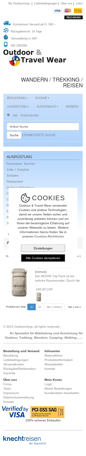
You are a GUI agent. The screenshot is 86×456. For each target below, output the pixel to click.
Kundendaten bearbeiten (62, 393)
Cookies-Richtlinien (49, 236)
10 (31, 307)
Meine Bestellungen (58, 388)
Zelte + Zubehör (18, 169)
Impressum (11, 393)
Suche (14, 135)
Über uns (66, 3)
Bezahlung (10, 355)
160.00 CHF (44, 289)
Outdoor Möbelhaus (20, 187)
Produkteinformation (59, 360)
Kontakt (50, 368)
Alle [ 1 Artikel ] (54, 307)
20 (39, 307)
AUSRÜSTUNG (17, 106)
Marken (72, 106)
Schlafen (13, 175)
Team (7, 388)
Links (79, 3)
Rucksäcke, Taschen (21, 163)
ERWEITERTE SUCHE (40, 134)
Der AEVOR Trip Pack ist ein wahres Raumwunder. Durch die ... (57, 276)
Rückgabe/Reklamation (19, 368)
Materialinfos (53, 355)
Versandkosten (13, 364)
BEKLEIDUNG (16, 98)
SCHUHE (41, 98)
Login (48, 384)
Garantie (9, 373)
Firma (7, 384)
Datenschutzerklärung (18, 397)
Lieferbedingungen (45, 3)
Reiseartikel (15, 181)
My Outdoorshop (19, 3)
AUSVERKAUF (46, 106)
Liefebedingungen (15, 360)
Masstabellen (54, 364)
